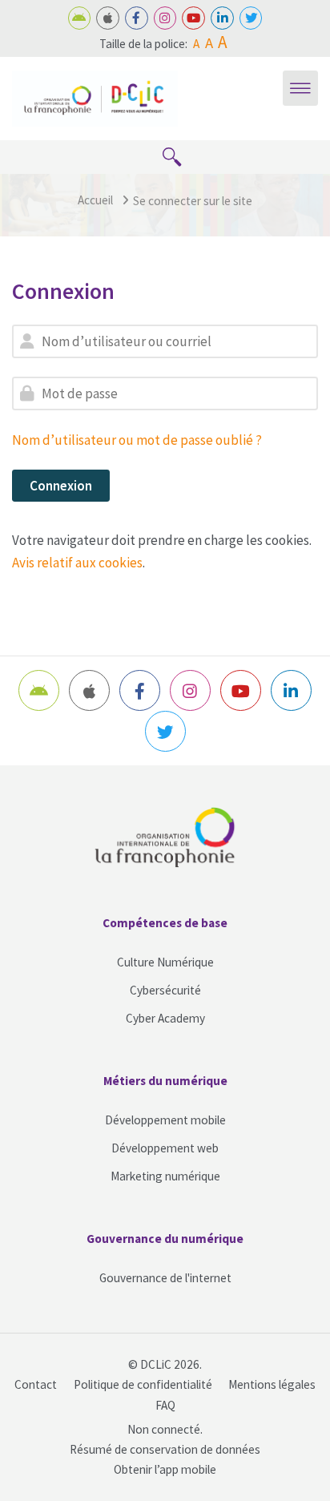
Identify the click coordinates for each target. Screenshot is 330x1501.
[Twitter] (251, 18)
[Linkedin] (222, 18)
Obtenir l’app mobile (165, 1469)
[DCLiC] (95, 97)
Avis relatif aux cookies (77, 562)
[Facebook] (136, 18)
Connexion (61, 485)
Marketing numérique (165, 1176)
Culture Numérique (165, 962)
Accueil (95, 200)
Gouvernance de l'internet (165, 1277)
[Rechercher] (172, 157)
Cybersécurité (165, 990)
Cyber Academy (165, 1018)
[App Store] (107, 18)
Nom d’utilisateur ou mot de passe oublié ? (137, 440)
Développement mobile (165, 1120)
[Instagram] (165, 18)
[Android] (79, 18)
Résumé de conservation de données (165, 1449)
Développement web (165, 1148)
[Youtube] (193, 18)
